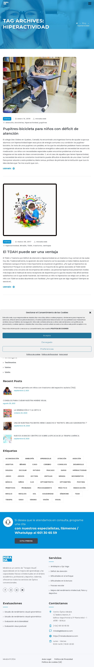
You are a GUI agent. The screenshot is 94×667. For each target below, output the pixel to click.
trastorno (37, 245)
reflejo (9, 494)
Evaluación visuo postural (15, 626)
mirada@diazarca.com (63, 631)
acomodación (12, 458)
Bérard (23, 464)
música (9, 482)
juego (8, 476)
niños (21, 482)
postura (81, 482)
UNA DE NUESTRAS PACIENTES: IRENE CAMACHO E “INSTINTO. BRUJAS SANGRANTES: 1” (50, 423)
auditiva (9, 464)
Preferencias (47, 349)
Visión (7, 372)
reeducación (79, 488)
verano (33, 499)
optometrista (46, 482)
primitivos (10, 488)
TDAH (29, 245)
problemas (26, 488)
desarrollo (78, 464)
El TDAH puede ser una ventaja (30, 252)
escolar (23, 470)
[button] (90, 312)
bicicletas (19, 122)
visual (58, 499)
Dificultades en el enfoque (62, 576)
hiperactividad (31, 122)
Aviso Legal (63, 354)
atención (10, 122)
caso (34, 464)
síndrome (64, 494)
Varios (7, 119)
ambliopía (29, 458)
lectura (34, 476)
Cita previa (26, 541)
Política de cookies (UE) (52, 662)
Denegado (47, 342)
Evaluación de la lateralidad (16, 621)
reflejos (22, 494)
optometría (65, 482)
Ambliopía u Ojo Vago (60, 566)
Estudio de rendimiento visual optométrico (23, 612)
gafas (63, 470)
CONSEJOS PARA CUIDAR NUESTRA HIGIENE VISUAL (24, 400)
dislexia (9, 470)
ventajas (47, 245)
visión (46, 499)
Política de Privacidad (50, 354)
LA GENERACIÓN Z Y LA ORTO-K (27, 410)
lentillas (48, 476)
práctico (62, 488)
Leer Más (7, 168)
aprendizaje (45, 458)
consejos (62, 464)
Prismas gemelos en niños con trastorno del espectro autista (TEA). (45, 387)
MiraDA (23, 245)
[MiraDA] (6, 3)
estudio (36, 470)
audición (77, 458)
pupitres (43, 122)
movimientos (78, 476)
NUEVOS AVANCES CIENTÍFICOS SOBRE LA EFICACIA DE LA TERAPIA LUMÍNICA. (47, 435)
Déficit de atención (59, 571)
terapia (9, 499)
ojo (32, 482)
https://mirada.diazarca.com (65, 636)
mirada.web (40, 119)
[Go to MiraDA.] (77, 23)
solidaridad (47, 494)
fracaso (50, 470)
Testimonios (10, 362)
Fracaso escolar (57, 585)
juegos (21, 476)
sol (34, 494)
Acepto (47, 335)
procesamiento (45, 488)
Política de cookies (33, 354)
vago (21, 499)
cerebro (47, 464)
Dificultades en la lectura (61, 581)
